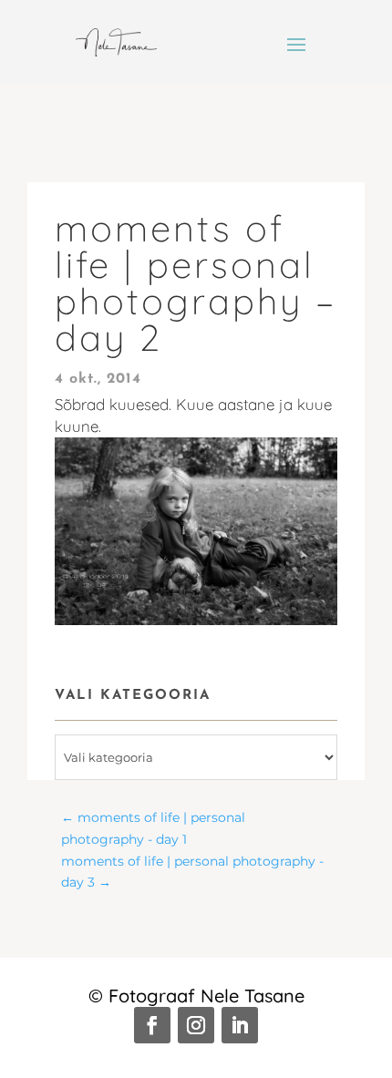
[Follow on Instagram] (196, 1025)
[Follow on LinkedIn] (240, 1025)
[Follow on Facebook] (152, 1025)
